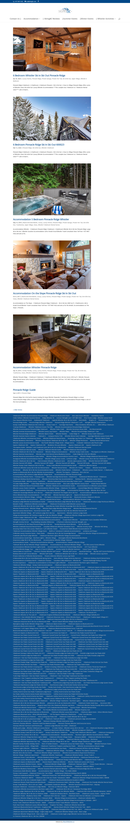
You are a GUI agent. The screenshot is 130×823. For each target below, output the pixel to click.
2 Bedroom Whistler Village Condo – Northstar (82, 739)
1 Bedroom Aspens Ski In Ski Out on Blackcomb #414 (95, 578)
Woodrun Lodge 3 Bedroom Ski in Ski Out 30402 (28, 791)
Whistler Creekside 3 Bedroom (23, 490)
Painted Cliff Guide (83, 463)
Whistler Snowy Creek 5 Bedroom (93, 434)
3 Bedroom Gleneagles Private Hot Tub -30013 (66, 809)
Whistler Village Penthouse (79, 440)
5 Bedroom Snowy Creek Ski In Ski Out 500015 (28, 732)
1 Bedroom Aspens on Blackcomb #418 (100, 576)
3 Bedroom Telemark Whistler (55, 719)
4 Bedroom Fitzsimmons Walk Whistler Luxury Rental (67, 504)
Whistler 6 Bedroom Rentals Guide (24, 450)
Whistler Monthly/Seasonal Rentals (85, 508)
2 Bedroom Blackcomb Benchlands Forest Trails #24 (65, 628)
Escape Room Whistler (70, 520)
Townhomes (20, 225)
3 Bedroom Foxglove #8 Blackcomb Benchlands (54, 615)
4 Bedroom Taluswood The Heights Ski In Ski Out (61, 493)
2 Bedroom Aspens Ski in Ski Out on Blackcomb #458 (58, 569)
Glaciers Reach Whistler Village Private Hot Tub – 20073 (72, 807)
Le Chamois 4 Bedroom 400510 (23, 778)
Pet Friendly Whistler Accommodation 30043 (57, 710)
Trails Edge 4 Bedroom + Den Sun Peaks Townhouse (30, 676)
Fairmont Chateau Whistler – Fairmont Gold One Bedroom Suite (34, 723)
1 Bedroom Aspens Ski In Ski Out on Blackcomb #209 (58, 603)
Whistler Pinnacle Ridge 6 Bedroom (24, 434)
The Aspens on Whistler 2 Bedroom (102, 452)
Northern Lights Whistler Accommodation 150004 (92, 735)
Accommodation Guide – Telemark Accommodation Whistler (33, 542)
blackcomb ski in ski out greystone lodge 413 (28, 719)
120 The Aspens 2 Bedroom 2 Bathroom (63, 714)
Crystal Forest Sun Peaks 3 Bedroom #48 (59, 640)
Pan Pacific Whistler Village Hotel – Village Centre (57, 443)
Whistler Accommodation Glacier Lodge (91, 746)
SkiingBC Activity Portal (21, 522)
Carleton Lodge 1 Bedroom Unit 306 (25, 517)
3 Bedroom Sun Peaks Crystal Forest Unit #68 (61, 646)
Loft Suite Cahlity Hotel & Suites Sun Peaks (27, 698)
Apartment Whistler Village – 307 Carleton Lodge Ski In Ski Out (34, 513)
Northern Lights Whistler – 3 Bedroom (25, 748)
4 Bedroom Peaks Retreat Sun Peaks (96, 662)
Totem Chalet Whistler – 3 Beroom (101, 764)
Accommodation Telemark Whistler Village (70, 542)
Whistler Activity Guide (84, 526)
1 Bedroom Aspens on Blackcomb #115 (63, 610)
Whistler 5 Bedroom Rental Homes (49, 225)
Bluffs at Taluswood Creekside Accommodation (65, 531)
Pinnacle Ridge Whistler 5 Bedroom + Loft (69, 422)
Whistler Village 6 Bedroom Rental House (93, 456)
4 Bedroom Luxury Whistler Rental (24, 760)
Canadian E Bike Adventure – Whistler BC (67, 560)
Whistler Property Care (82, 710)
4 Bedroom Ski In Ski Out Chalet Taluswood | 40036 (53, 778)
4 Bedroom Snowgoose (106, 732)
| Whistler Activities (105, 19)
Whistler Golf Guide (46, 554)
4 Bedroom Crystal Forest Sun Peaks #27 (55, 637)
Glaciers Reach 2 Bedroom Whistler (54, 762)
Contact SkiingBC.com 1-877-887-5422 (69, 418)
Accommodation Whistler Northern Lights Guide (29, 547)
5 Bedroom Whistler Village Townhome (47, 753)
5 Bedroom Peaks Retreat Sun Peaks (25, 664)
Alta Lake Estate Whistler (80, 416)
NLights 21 (92, 420)
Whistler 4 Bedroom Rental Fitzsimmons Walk (28, 486)
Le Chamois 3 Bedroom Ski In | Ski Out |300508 (28, 816)
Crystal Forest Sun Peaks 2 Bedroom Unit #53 (90, 640)
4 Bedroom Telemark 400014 (77, 764)
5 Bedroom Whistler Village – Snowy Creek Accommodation (32, 565)
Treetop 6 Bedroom (19, 427)
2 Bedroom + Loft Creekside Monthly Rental (53, 707)
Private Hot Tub (57, 79)
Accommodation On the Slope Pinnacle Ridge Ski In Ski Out (44, 293)
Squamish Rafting (85, 551)
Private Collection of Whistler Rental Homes (27, 556)
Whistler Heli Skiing (101, 526)
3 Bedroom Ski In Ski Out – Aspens (54, 796)
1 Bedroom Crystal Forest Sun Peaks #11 (55, 635)
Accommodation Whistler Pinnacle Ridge (35, 367)
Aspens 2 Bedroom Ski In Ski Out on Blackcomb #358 (30, 581)
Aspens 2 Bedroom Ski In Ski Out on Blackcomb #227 (30, 594)
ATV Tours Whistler (91, 547)
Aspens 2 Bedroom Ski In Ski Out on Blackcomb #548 (30, 567)
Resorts (48, 651)
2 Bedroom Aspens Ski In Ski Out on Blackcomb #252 (95, 592)
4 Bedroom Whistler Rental (88, 465)
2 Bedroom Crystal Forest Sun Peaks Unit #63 (61, 644)
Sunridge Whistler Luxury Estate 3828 (100, 436)
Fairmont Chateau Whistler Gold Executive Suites (74, 723)
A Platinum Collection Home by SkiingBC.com (72, 522)
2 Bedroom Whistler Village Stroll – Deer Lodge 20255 (30, 814)
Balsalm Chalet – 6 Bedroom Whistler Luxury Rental (30, 504)
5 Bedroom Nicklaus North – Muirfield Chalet (65, 793)
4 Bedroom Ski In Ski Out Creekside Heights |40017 (30, 780)
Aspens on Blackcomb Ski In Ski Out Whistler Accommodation (33, 472)
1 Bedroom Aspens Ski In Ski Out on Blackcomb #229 (58, 599)
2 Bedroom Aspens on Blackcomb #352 (63, 581)
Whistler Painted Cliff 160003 (43, 463)
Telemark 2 (42, 436)
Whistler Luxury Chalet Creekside (24, 488)
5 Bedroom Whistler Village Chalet (60, 737)
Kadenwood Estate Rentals (94, 481)
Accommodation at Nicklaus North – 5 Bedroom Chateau (32, 560)
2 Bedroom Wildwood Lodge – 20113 (96, 809)
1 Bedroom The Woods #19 (87, 612)
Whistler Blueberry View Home (23, 440)
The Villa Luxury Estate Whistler (94, 545)
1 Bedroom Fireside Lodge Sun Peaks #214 (27, 655)
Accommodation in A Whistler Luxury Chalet (92, 486)
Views (35, 225)
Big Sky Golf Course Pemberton (104, 551)
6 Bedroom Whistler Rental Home (99, 737)
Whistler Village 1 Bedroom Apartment (26, 755)
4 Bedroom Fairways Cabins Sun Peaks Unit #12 (28, 653)
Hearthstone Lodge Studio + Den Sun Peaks (27, 689)
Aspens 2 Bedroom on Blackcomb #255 (63, 592)
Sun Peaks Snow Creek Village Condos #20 (56, 671)
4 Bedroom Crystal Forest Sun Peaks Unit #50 (92, 649)
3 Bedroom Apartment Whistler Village (57, 730)
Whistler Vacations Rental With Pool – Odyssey (84, 784)
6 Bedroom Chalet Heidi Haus (88, 703)
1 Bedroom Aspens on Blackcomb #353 (54, 585)
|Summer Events (69, 19)
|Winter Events (86, 19)
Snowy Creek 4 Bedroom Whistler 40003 (83, 732)
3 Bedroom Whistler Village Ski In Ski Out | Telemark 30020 (32, 798)
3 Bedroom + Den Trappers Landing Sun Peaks (71, 678)
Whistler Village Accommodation (56, 452)
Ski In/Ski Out (67, 79)
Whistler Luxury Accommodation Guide (26, 443)
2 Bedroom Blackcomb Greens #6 (24, 626)
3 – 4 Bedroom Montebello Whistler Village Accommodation (94, 630)
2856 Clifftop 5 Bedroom (106, 425)
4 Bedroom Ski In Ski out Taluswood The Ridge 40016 (73, 789)
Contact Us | (15, 19)
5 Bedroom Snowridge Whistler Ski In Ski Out (28, 493)
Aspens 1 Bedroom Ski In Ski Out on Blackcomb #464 (58, 574)
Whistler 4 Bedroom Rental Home (94, 701)
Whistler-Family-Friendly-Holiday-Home (26, 744)
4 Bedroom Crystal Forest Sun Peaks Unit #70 (93, 646)
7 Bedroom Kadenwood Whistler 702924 (26, 775)
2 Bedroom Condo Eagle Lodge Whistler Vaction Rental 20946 (71, 814)
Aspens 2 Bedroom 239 (76, 445)
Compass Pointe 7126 (55, 436)
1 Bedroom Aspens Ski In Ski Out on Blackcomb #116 (30, 610)
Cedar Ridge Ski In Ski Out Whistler (84, 454)
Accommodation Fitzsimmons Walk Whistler (57, 766)
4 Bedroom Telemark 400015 (84, 766)
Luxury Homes (26, 79)
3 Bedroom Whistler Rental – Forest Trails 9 (79, 755)
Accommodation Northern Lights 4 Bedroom (83, 563)
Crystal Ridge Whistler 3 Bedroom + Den (91, 488)
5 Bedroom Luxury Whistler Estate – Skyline (27, 764)
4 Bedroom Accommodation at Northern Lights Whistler (47, 563)
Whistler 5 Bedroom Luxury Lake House (81, 762)
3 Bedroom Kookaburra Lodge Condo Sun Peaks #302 (63, 660)
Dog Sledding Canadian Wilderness (42, 522)
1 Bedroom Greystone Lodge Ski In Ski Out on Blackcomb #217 (67, 619)
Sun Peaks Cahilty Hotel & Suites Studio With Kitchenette (32, 694)
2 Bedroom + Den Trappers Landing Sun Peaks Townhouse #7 (33, 678)
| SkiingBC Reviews (51, 19)
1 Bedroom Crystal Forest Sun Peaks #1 (54, 633)
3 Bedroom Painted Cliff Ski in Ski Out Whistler (84, 748)
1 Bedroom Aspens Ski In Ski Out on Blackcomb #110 (30, 612)
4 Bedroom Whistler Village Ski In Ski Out (55, 741)
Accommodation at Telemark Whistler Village (65, 545)
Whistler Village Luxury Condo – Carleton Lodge (61, 459)
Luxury (40, 222)
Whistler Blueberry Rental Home (48, 757)
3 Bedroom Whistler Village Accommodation (93, 533)
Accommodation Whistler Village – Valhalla (27, 497)
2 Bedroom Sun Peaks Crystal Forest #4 (83, 633)
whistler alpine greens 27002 (76, 461)
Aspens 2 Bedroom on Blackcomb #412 (54, 572)
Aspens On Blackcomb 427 (82, 495)
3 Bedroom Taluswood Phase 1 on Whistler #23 (28, 619)
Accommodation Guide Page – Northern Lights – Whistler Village (34, 538)
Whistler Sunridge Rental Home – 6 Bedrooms (62, 477)
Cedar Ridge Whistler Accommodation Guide (46, 483)
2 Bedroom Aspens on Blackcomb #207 (91, 594)
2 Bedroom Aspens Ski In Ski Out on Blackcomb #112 (95, 608)
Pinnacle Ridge (36, 79)
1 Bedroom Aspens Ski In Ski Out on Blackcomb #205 (30, 606)
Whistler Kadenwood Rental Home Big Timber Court (64, 481)
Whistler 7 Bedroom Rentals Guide (49, 450)
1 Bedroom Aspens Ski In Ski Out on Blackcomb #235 (95, 597)
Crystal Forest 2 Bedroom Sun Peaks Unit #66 (28, 646)
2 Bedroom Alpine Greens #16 (55, 624)
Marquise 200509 (80, 737)
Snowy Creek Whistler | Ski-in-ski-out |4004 (27, 784)
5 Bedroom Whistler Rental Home (24, 705)
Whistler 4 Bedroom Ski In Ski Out (24, 461)
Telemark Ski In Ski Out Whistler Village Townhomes (30, 545)
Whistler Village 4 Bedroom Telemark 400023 (87, 741)
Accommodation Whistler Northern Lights (94, 493)
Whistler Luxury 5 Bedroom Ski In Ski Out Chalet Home (62, 698)
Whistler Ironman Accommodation (24, 431)
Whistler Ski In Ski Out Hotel (22, 753)
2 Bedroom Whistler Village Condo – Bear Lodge (71, 812)
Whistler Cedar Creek (57, 429)
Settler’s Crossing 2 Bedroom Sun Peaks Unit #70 (61, 667)
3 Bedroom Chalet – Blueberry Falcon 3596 (27, 796)
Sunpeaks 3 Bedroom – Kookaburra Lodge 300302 (29, 787)
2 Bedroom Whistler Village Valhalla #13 (86, 615)
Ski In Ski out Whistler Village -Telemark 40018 (63, 787)
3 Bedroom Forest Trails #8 (63, 630)
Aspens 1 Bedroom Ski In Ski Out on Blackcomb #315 (95, 588)
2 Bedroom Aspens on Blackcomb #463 (100, 567)
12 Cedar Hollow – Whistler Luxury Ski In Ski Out (68, 728)
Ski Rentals (16, 470)
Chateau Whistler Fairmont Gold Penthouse (27, 726)
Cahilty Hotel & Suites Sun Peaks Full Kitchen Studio (71, 694)
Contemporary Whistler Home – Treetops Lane (28, 477)
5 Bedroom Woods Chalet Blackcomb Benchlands (29, 782)
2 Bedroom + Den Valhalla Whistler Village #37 (28, 617)
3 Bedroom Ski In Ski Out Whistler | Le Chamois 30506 (86, 796)
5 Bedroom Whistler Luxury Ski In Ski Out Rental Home (31, 468)
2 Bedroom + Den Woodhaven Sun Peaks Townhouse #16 (78, 680)
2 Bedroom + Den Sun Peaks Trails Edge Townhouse (65, 673)
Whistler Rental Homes (59, 468)
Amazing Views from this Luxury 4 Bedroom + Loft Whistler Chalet (35, 529)
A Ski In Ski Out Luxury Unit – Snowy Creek (27, 721)
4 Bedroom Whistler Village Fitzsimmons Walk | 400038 (90, 778)
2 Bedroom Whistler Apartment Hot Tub (26, 741)
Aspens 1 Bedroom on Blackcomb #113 (91, 610)
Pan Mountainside (95, 429)
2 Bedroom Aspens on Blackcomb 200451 (26, 762)
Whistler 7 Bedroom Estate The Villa (41, 427)
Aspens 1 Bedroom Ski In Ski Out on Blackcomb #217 (58, 601)
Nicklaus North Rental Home (99, 440)
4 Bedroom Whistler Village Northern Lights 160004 (30, 737)
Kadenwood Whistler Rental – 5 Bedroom (93, 477)
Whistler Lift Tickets (76, 468)
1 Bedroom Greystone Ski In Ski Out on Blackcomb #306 (31, 621)
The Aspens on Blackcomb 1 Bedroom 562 (58, 497)
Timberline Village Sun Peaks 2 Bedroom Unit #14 (29, 673)
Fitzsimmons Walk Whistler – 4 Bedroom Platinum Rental (80, 757)
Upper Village (76, 79)
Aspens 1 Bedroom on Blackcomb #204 (63, 606)
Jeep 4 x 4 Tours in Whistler (44, 549)
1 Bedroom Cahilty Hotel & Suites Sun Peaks (60, 696)
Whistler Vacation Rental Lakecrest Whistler (52, 769)
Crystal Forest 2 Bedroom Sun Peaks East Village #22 (88, 635)
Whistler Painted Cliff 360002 (98, 461)
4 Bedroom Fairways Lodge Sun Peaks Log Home (65, 662)
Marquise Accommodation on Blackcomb (26, 766)
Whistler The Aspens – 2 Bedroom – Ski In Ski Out (72, 472)
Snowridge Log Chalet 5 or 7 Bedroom (80, 438)
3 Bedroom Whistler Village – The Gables (59, 750)
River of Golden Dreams (50, 744)
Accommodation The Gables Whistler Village (50, 490)
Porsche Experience (19, 563)
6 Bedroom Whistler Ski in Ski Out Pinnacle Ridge (39, 75)
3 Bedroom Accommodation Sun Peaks (54, 748)
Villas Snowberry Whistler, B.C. (85, 425)
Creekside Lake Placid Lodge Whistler (25, 535)
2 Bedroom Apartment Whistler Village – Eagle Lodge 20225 (33, 812)
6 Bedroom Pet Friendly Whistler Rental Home (97, 782)
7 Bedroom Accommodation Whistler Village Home (30, 531)
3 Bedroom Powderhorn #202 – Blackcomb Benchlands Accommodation (36, 520)
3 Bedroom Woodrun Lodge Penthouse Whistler (98, 502)
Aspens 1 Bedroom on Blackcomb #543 (26, 574)
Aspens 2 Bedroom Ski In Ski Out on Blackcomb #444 (95, 569)
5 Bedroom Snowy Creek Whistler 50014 (69, 760)
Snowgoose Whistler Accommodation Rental (28, 459)
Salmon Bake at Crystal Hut (22, 551)
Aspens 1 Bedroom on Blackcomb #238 (63, 597)
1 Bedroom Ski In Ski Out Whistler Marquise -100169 (94, 791)
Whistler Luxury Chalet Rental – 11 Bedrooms (98, 470)
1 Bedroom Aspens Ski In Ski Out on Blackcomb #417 (30, 578)
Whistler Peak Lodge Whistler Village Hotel (57, 508)
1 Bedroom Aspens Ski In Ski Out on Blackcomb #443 (30, 576)
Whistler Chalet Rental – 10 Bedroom (68, 470)
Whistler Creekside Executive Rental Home (27, 526)
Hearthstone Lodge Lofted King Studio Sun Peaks (29, 687)
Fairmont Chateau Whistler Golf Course (47, 551)
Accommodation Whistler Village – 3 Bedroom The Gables (56, 488)
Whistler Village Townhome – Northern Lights (65, 701)
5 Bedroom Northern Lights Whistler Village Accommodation (60, 535)
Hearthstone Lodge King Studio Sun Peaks (67, 683)
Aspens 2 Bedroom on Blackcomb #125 (63, 608)
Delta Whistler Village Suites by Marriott (67, 558)
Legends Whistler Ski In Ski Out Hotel (64, 420)
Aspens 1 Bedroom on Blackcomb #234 (26, 599)
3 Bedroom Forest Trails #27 (94, 760)
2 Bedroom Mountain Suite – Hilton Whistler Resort (63, 617)
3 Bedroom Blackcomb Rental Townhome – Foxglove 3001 (32, 807)
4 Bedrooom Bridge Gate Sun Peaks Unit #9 (67, 651)
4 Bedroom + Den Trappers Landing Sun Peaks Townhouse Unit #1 (35, 680)
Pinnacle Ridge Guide (24, 389)
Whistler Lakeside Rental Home (50, 499)
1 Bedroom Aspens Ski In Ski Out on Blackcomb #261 (30, 597)
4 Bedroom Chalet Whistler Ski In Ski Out (72, 717)
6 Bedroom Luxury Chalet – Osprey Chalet (96, 793)
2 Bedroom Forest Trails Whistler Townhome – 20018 (65, 803)
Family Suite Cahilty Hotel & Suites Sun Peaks (28, 696)
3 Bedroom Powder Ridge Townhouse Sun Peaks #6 (30, 662)
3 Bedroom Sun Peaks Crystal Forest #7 (26, 635)
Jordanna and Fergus (90, 531)
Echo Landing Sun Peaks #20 (47, 717)
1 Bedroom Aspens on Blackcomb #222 (26, 633)
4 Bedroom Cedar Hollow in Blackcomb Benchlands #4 (55, 626)
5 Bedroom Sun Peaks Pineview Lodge (51, 664)
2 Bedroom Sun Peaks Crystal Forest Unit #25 (28, 651)
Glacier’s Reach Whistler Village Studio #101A (67, 621)
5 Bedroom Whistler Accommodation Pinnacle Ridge (30, 416)
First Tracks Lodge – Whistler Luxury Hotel (98, 418)
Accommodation (31, 19)
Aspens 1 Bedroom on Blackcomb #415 (63, 578)
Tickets (87, 468)
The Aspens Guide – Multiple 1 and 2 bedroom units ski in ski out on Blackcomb (39, 447)
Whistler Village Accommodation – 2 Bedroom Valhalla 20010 (75, 798)
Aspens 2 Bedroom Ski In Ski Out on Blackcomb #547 (67, 567)
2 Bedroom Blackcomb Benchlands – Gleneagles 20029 (31, 809)
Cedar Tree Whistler (85, 714)
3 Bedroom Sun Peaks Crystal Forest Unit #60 (93, 642)
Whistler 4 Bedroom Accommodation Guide (60, 486)
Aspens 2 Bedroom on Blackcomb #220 (63, 594)
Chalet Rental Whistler (98, 483)
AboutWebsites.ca (68, 822)
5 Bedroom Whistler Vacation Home (25, 739)
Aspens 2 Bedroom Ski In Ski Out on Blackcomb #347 (67, 583)
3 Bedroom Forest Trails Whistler (24, 757)
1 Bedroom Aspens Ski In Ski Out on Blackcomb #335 (86, 585)
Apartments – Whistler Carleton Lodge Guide (72, 513)
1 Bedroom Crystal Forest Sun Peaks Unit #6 (60, 649)
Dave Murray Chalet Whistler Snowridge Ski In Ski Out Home (66, 506)
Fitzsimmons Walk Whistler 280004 (24, 771)
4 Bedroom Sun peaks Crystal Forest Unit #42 (28, 640)
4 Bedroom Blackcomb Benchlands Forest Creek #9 (92, 626)
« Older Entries (17, 410)
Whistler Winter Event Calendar (75, 436)
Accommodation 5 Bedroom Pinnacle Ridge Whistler (41, 219)
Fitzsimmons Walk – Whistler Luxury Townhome (29, 481)
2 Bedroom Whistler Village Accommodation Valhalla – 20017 (76, 800)
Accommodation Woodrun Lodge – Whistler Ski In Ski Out (86, 490)
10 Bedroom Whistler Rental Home (24, 707)
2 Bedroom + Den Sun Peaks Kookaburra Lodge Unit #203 (32, 658)
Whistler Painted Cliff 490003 (101, 463)
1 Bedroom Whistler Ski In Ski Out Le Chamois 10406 (30, 793)
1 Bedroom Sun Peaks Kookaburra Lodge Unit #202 (70, 658)
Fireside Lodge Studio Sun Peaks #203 (92, 653)
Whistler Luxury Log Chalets (48, 431)
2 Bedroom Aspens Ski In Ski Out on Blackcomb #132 (95, 606)
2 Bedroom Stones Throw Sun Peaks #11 (92, 667)
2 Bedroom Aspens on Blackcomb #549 (67, 565)
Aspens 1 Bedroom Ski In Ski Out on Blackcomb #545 (86, 572)
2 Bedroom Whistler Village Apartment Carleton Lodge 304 (84, 515)
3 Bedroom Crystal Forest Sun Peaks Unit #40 (87, 637)
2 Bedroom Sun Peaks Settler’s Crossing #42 (27, 667)
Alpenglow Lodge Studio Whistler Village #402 (28, 624)
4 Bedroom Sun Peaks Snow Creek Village (26, 671)
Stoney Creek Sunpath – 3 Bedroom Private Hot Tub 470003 (33, 773)
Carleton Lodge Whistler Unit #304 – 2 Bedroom (60, 726)
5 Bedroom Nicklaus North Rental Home (26, 479)
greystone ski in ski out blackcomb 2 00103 (61, 703)
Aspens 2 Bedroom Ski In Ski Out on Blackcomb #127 (30, 608)
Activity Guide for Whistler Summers (68, 549)
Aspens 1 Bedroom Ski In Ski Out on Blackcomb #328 (30, 588)
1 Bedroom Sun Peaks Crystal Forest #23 (26, 637)
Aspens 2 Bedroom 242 (93, 445)
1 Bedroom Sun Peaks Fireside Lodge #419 (90, 655)
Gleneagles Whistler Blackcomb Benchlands (72, 538)
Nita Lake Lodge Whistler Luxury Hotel (76, 483)
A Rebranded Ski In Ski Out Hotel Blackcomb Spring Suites (32, 558)
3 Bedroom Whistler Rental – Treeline (51, 739)
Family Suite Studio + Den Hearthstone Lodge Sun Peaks (67, 687)
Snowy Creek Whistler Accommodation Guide (61, 465)
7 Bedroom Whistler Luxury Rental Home (64, 712)
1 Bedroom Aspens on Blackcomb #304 (63, 590)
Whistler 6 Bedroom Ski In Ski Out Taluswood (28, 452)
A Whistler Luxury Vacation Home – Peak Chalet (29, 533)
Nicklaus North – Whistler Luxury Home (88, 479)
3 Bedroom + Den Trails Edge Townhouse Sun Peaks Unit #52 (70, 676)
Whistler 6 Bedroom (47, 148)
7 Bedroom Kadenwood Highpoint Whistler (27, 730)
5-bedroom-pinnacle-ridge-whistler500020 (82, 719)
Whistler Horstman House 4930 (76, 429)
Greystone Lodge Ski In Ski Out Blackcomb (27, 540)
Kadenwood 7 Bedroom (42, 420)
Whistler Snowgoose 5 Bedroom (82, 730)
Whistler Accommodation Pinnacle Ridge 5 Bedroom (30, 429)
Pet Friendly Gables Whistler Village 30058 (27, 710)
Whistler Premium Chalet (103, 744)
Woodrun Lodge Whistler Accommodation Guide (29, 502)
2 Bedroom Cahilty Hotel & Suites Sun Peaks (92, 696)
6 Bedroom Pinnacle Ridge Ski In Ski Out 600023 (38, 144)
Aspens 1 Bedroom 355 (37, 445)
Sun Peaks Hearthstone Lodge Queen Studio (98, 683)
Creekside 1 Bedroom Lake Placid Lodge (90, 443)
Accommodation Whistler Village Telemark (57, 540)
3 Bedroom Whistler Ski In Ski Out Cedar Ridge (28, 506)
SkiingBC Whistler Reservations (95, 422)
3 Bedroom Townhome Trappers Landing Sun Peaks (58, 746)
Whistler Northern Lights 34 (62, 495)
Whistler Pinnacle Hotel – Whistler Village (26, 508)
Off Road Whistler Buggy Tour (23, 549)
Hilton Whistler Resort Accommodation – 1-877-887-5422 (32, 495)
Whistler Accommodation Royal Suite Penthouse (79, 753)
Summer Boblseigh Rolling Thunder (95, 560)
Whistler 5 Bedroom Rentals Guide (79, 447)
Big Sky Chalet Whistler (46, 760)
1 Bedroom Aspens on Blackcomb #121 (80, 624)
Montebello (83, 420)
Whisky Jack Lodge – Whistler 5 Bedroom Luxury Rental (31, 728)
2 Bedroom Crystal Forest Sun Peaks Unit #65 (93, 644)
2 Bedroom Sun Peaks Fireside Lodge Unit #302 (58, 655)
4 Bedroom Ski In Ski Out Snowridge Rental (61, 533)
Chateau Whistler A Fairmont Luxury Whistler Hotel (56, 517)
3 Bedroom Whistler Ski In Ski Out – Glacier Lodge (71, 554)
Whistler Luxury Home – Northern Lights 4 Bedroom (30, 701)
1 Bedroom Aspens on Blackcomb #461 (91, 574)
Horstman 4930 (105, 703)
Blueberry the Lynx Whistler (57, 445)
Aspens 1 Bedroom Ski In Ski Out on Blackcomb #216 (95, 601)
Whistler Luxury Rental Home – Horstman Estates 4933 (31, 511)
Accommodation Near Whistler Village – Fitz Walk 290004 (58, 771)
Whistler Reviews (61, 434)
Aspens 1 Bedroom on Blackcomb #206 (91, 603)
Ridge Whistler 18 (48, 418)
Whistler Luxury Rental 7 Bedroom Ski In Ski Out (51, 440)
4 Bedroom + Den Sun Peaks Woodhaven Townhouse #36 (32, 683)
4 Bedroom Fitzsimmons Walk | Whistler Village (64, 782)
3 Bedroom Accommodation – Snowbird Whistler (57, 735)
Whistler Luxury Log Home (99, 554)
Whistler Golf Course (70, 551)
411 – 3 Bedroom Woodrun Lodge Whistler (100, 728)
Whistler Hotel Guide (99, 468)
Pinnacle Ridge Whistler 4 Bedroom (40, 422)
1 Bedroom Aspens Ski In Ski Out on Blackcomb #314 (30, 590)
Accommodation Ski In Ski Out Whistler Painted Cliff (69, 511)
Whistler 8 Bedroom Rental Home (54, 438)
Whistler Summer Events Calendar (24, 436)
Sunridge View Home (66, 425)
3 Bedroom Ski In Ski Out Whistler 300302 (60, 791)
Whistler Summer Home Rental (23, 454)
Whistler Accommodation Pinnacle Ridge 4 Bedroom (72, 427)
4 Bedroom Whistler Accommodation (25, 499)
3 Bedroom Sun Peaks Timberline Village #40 (87, 671)
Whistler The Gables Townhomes (86, 750)
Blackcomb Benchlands (30, 222)
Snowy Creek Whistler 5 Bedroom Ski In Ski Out (28, 425)
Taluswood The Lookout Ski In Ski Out (25, 735)
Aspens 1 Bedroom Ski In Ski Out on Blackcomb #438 (67, 576)
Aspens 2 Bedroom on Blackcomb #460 (26, 569)
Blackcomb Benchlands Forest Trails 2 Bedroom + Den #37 (32, 630)
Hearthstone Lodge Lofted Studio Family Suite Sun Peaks (69, 685)
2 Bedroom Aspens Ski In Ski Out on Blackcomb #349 (30, 583)
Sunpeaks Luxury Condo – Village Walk (26, 746)
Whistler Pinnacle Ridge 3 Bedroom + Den (85, 431)
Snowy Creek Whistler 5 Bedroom (56, 732)
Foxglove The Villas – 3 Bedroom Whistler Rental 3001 (67, 805)
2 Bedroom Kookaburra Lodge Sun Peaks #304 (28, 660)
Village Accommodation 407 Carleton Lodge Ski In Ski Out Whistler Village (37, 515)
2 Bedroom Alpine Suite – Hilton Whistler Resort (97, 712)
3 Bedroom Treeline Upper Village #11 (95, 617)
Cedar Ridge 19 (74, 434)
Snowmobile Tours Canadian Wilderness (93, 520)
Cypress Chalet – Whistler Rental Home (83, 707)
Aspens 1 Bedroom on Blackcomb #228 (91, 599)
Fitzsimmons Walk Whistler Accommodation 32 (75, 529)
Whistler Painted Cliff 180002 (65, 463)
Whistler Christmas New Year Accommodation (57, 479)
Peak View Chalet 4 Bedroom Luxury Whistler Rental (30, 805)
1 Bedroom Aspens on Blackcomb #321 (63, 588)
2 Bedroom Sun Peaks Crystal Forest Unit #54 (28, 642)
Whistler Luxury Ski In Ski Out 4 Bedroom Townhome (96, 459)
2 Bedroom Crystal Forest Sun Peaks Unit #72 (28, 649)
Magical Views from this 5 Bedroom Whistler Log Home (56, 705)
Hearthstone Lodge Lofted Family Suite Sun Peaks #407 (62, 689)
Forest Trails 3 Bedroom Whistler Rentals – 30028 (29, 803)
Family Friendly (27, 371)
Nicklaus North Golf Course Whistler (25, 554)
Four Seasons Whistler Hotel (22, 420)
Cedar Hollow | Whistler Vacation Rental (26, 418)
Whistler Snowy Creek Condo (79, 452)
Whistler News (64, 431)
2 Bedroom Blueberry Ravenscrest (24, 769)
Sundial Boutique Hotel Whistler (65, 524)
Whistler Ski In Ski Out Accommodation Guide (38, 470)
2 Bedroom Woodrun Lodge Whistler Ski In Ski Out (64, 502)
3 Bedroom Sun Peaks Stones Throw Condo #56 (61, 669)
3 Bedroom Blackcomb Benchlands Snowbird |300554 (66, 780)
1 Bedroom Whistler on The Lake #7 (25, 615)
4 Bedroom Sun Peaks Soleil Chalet (78, 664)
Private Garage (46, 79)
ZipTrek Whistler (83, 524)
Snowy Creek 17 (52, 425)
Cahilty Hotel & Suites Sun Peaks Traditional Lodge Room (32, 692)
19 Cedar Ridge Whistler (21, 483)
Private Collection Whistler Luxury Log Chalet (60, 556)
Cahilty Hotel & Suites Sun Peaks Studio (67, 692)
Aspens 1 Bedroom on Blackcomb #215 (26, 603)
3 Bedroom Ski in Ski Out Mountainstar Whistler (29, 703)
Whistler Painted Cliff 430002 (22, 463)
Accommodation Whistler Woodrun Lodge (77, 499)
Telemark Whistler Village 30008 (55, 764)
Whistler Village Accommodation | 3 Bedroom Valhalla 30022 (33, 800)
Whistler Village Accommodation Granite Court (62, 456)
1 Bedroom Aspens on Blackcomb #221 (26, 601)
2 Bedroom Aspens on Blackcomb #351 (91, 581)
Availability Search (97, 416)
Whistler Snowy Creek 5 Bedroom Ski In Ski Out (28, 465)
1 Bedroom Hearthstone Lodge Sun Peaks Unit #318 (30, 685)
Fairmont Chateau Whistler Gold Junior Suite (58, 721)
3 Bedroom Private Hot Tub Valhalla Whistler (57, 775)
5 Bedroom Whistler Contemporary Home (27, 438)
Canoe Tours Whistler (90, 549)
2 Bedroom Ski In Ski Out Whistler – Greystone (28, 750)
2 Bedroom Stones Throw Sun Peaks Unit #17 (28, 669)
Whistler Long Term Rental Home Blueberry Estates (53, 454)
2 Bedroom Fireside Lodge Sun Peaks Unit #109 (62, 653)
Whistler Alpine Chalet (46, 434)
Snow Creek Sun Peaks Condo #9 (90, 669)
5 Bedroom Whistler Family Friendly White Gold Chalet (95, 705)
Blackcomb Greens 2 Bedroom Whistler (87, 497)
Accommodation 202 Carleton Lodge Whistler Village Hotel (32, 474)
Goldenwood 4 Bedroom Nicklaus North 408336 (70, 773)
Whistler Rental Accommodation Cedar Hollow (28, 456)
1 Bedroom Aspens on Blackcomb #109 (63, 612)
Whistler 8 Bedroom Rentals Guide (74, 450)
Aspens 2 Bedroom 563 (20, 445)
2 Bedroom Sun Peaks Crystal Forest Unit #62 (28, 644)
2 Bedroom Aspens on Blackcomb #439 (26, 572)
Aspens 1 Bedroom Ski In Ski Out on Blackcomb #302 (95, 590)
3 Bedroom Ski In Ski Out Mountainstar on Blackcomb (31, 712)
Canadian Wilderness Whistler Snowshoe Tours (59, 526)
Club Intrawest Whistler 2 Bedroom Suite (51, 461)
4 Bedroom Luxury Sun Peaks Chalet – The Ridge (76, 744)
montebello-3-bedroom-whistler (55, 784)
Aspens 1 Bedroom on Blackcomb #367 (26, 585)
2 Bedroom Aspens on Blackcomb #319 (100, 583)
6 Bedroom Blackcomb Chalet (60, 416)
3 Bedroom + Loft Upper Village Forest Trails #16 (29, 628)
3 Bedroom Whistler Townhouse (52, 755)
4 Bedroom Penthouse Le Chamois (24, 717)
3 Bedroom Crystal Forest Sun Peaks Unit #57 (61, 642)
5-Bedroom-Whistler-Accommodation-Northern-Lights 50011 (33, 789)
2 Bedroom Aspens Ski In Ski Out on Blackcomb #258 (30, 592)
